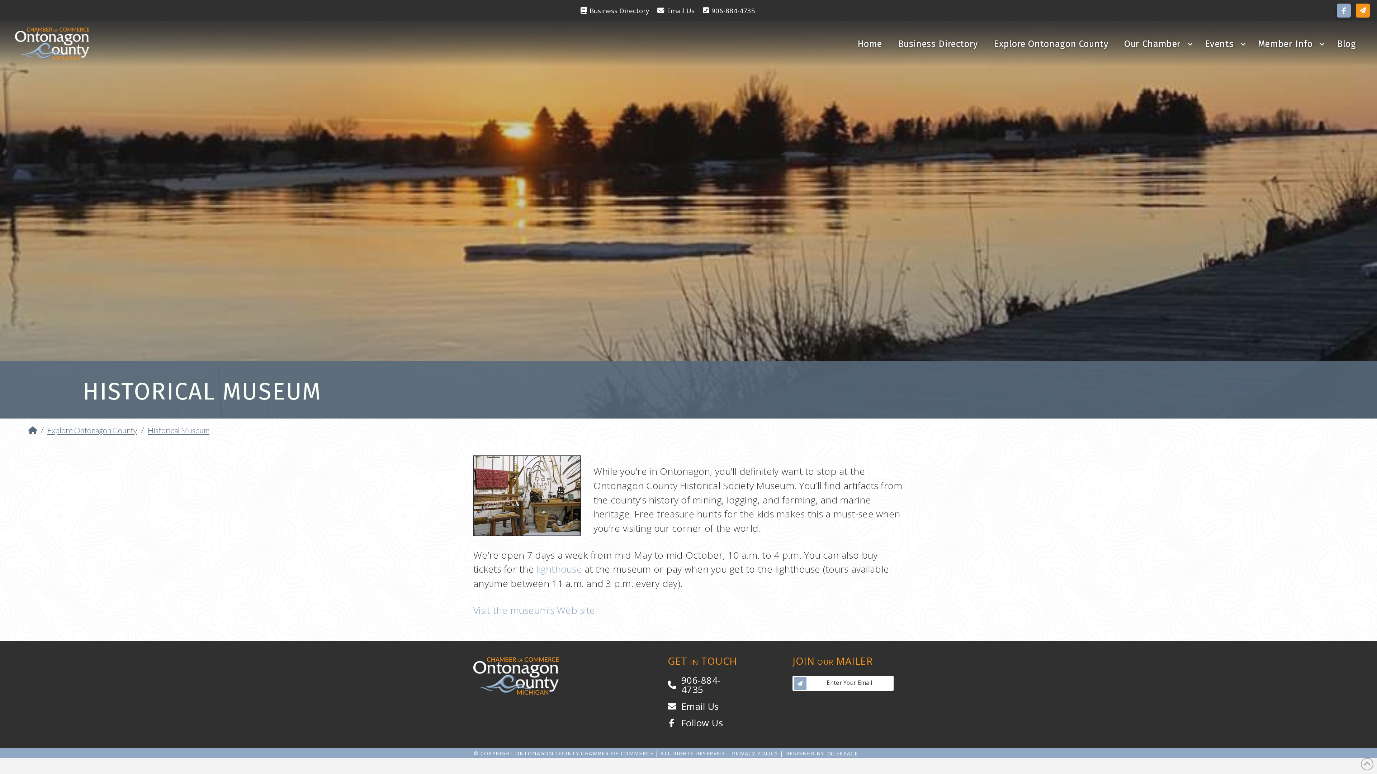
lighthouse (559, 569)
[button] (1363, 11)
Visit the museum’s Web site (534, 610)
